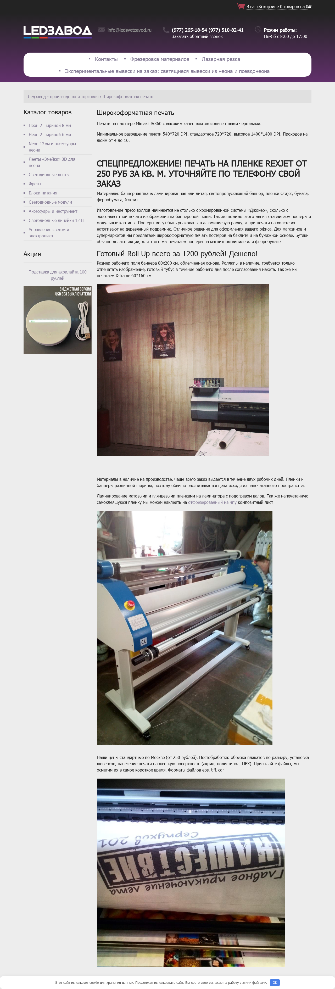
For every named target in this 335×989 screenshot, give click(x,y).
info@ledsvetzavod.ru (130, 30)
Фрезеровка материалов (159, 58)
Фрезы (35, 183)
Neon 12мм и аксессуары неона (52, 147)
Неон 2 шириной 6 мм (50, 134)
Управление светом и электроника (49, 232)
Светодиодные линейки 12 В (56, 220)
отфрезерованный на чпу (212, 502)
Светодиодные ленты (49, 174)
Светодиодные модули (50, 202)
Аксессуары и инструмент (53, 211)
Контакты (106, 58)
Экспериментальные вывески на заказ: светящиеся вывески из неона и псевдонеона (167, 70)
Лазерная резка (221, 58)
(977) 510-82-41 (226, 30)
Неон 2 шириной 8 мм (50, 125)
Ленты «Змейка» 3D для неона (52, 162)
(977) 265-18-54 (189, 30)
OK (275, 982)
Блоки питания (43, 192)
